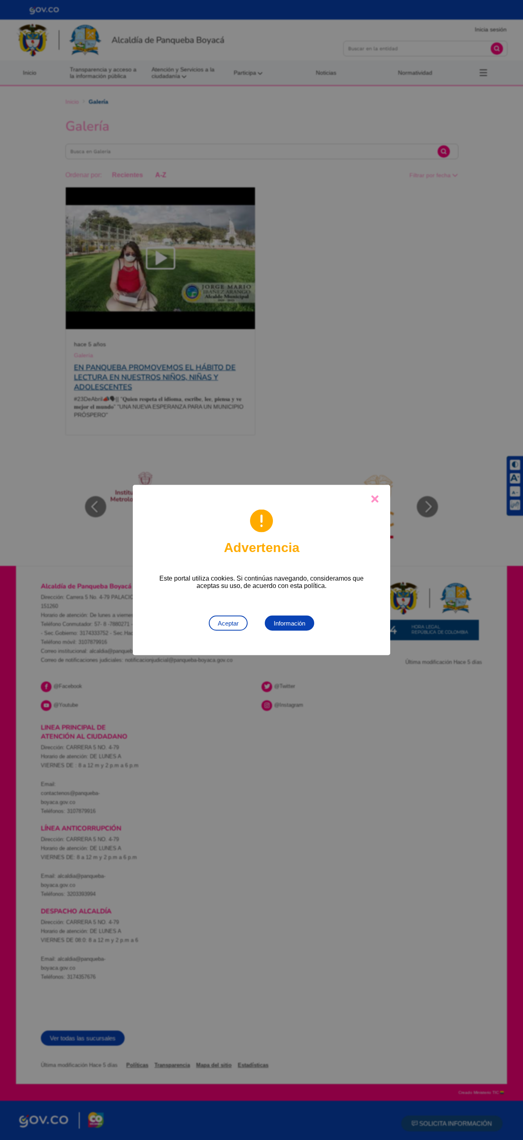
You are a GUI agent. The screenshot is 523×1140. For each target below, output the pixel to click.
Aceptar (228, 623)
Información (289, 623)
